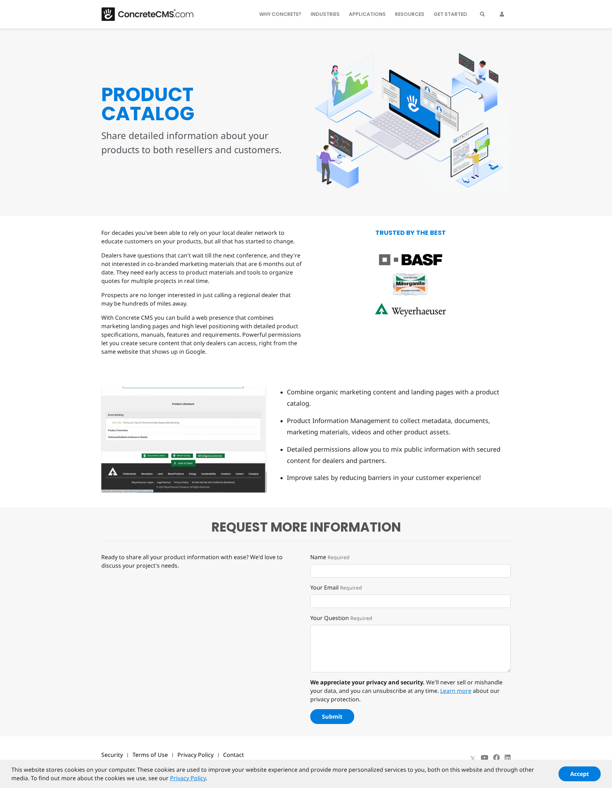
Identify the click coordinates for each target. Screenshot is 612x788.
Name (318, 557)
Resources (409, 14)
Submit (332, 716)
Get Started (450, 14)
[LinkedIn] (508, 757)
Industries (325, 14)
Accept (579, 774)
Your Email (324, 587)
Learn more (455, 691)
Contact (233, 755)
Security (112, 755)
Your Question (329, 618)
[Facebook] (496, 757)
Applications (367, 14)
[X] (473, 757)
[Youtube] (484, 757)
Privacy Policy (195, 755)
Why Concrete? (280, 14)
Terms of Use (150, 755)
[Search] (482, 14)
